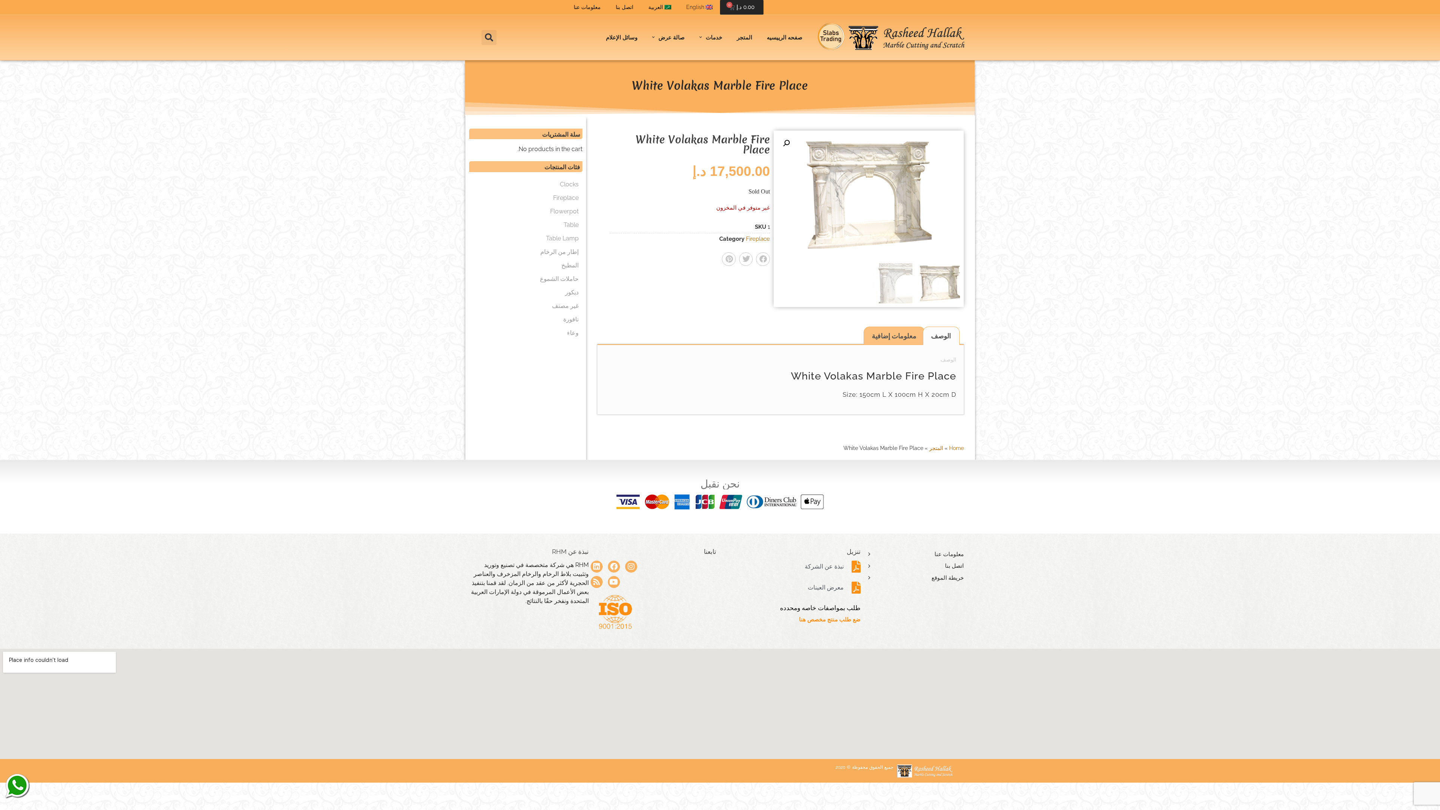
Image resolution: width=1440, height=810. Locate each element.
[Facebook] (614, 567)
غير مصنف (565, 305)
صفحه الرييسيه (784, 37)
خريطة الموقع (948, 577)
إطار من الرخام (559, 251)
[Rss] (597, 582)
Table (571, 224)
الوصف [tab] (941, 336)
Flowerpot (564, 211)
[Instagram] (631, 567)
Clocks (569, 184)
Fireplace (758, 239)
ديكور (572, 292)
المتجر (744, 37)
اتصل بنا (624, 7)
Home (956, 448)
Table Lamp (562, 238)
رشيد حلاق (17, 785)
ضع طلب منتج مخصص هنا (830, 619)
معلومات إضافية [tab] (894, 336)
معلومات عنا (587, 7)
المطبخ (570, 265)
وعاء (573, 332)
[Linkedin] (597, 567)
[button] (489, 37)
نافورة (571, 319)
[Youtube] (614, 582)
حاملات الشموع (559, 278)
